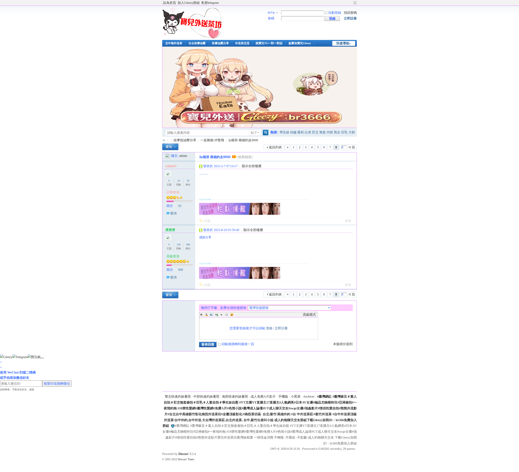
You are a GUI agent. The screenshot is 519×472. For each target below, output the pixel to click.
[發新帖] (170, 146)
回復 (207, 221)
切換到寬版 (354, 3)
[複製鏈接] (244, 157)
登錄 (269, 328)
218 (178, 244)
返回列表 (275, 147)
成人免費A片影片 (263, 396)
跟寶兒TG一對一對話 (269, 43)
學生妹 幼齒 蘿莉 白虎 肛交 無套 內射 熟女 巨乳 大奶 (317, 132)
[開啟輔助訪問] (351, 3)
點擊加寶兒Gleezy (300, 43)
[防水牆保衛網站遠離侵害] (173, 425)
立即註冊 (350, 18)
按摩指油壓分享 (185, 140)
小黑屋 (295, 396)
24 (178, 180)
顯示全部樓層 (251, 166)
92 (188, 180)
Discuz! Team (186, 459)
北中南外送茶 (173, 43)
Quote (222, 315)
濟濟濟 (170, 230)
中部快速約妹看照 (206, 396)
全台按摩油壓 (197, 43)
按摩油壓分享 (220, 43)
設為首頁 (169, 2)
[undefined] (42, 358)
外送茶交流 (242, 43)
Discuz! (183, 454)
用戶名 (271, 12)
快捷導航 (342, 43)
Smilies (232, 315)
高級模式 (309, 314)
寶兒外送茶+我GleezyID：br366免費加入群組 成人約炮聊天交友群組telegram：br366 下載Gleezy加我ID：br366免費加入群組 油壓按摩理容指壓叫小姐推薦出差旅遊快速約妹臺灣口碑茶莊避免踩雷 (163, 140)
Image (211, 315)
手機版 (283, 396)
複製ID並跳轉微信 (57, 383)
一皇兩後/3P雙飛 (212, 140)
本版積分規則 (343, 344)
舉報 (348, 221)
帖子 (254, 132)
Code (227, 315)
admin (183, 155)
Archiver (308, 396)
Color (206, 315)
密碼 (271, 18)
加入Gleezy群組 (189, 2)
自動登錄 (334, 12)
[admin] (167, 155)
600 (188, 244)
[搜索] (265, 132)
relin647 (171, 166)
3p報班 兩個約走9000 (243, 140)
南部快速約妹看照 (235, 396)
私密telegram (210, 2)
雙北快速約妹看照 (178, 396)
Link (216, 315)
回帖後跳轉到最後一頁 (238, 344)
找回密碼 (350, 12)
